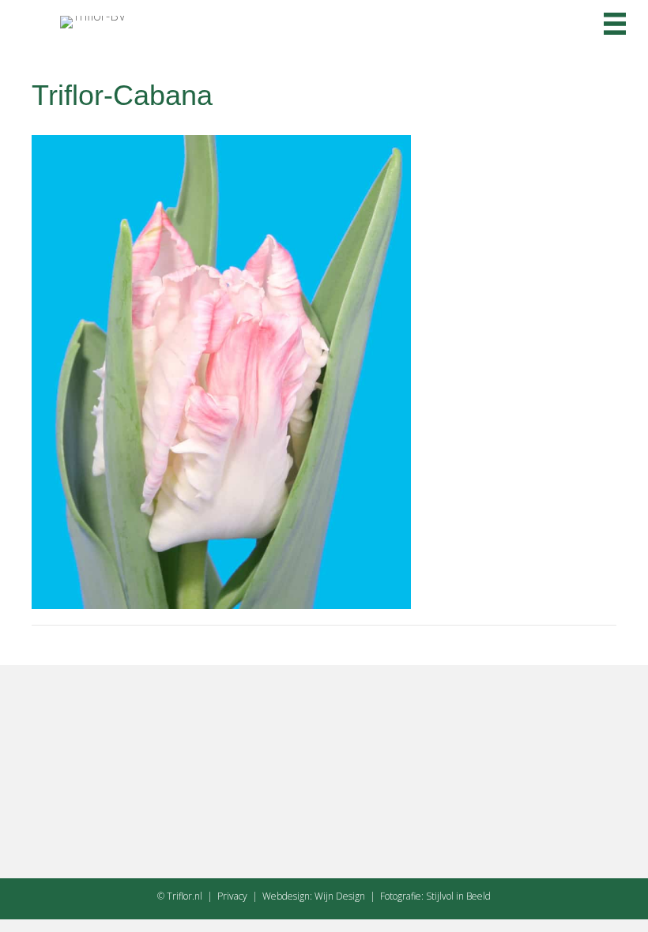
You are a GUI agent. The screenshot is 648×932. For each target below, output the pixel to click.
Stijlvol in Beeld (458, 896)
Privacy (232, 896)
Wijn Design (340, 896)
